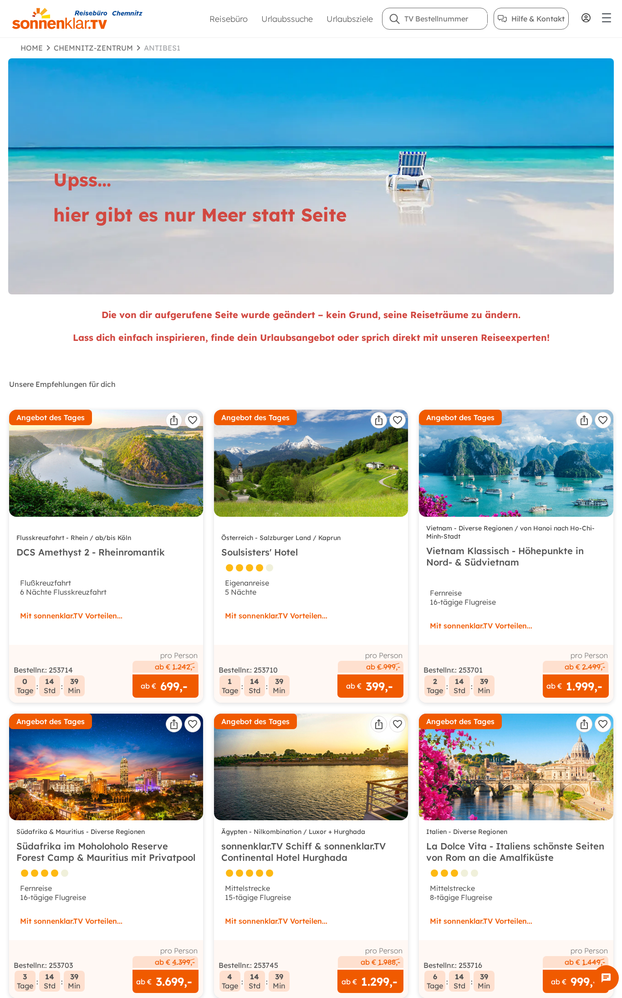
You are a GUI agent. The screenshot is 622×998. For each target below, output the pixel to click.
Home (31, 47)
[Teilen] (174, 420)
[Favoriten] (192, 420)
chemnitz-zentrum (93, 47)
